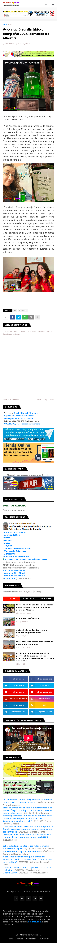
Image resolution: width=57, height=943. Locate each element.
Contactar (31, 939)
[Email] (31, 317)
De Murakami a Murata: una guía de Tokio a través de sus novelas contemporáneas (27, 801)
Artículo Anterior (11, 399)
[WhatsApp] (25, 317)
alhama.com (35, 921)
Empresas (23, 310)
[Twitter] (18, 317)
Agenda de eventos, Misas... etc (26, 559)
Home (10, 939)
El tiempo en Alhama (13, 418)
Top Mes (11, 598)
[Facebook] (12, 317)
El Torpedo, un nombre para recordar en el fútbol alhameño (34, 642)
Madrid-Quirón (10, 872)
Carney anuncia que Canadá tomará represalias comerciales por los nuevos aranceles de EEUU (27, 836)
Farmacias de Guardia (23, 416)
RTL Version (44, 939)
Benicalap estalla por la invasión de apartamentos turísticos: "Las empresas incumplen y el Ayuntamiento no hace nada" (27, 818)
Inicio (5, 24)
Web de (14, 570)
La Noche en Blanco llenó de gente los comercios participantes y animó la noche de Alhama (34, 607)
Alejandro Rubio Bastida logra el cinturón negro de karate (31, 631)
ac (10, 24)
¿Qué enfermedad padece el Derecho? (22, 851)
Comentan (28, 598)
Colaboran (45, 598)
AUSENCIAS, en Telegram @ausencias (22, 424)
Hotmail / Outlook (29, 413)
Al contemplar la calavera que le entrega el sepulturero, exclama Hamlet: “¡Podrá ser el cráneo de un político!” (27, 859)
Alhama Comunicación (30, 935)
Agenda (7, 416)
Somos (20, 939)
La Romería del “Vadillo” (28, 618)
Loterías (29, 418)
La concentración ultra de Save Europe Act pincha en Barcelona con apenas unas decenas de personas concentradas (28, 829)
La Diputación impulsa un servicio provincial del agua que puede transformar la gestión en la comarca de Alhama (35, 657)
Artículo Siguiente (45, 399)
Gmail (16, 413)
